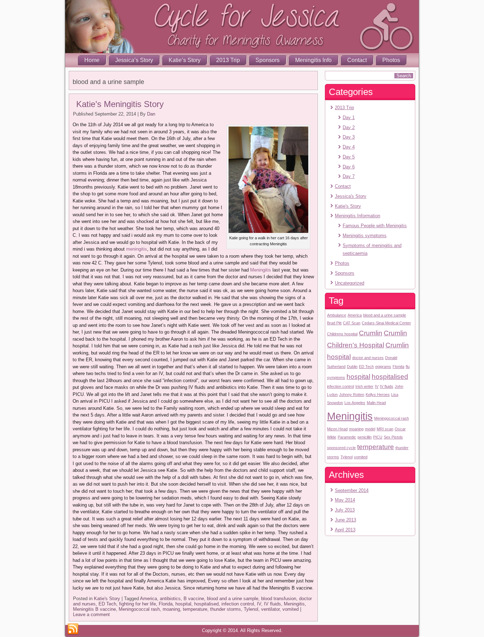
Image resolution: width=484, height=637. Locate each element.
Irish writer (364, 386)
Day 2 (349, 127)
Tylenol (251, 609)
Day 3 (349, 137)
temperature (195, 609)
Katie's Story (107, 598)
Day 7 (349, 176)
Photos (391, 60)
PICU (377, 437)
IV (259, 604)
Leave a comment (91, 614)
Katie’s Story (185, 60)
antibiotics (170, 598)
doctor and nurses (368, 358)
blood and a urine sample (232, 598)
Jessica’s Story (134, 60)
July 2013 (345, 510)
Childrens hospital (342, 334)
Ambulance (336, 315)
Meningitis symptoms (365, 235)
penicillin (365, 437)
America (148, 598)
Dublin (352, 366)
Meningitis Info (313, 60)
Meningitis (260, 270)
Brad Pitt (334, 323)
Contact (357, 60)
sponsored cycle (341, 448)
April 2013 (345, 529)
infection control (237, 604)
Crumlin (370, 333)
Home (92, 60)
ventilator (270, 609)
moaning (171, 609)
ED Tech (107, 604)
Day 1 (349, 117)
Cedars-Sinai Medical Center (386, 323)
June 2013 (345, 520)
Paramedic (347, 437)
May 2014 (345, 500)
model (370, 429)
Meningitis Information (357, 215)
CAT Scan (351, 323)
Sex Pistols (393, 437)
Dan (151, 114)
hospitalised (206, 604)
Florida (166, 604)
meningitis (136, 249)
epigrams (383, 366)
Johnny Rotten (351, 394)
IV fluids (272, 604)
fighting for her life (137, 604)
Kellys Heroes (378, 394)
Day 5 (349, 157)
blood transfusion (278, 598)
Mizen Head (337, 429)
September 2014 (351, 490)
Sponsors (267, 60)
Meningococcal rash (139, 609)
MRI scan (385, 429)
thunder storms (225, 609)
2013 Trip (228, 60)
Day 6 (349, 166)
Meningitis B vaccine (94, 609)
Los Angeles (354, 403)
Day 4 (349, 147)
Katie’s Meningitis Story (120, 104)
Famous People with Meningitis (375, 225)
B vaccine (194, 598)
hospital (183, 604)
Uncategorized (349, 283)
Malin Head (376, 403)
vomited (290, 609)
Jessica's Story (350, 196)
